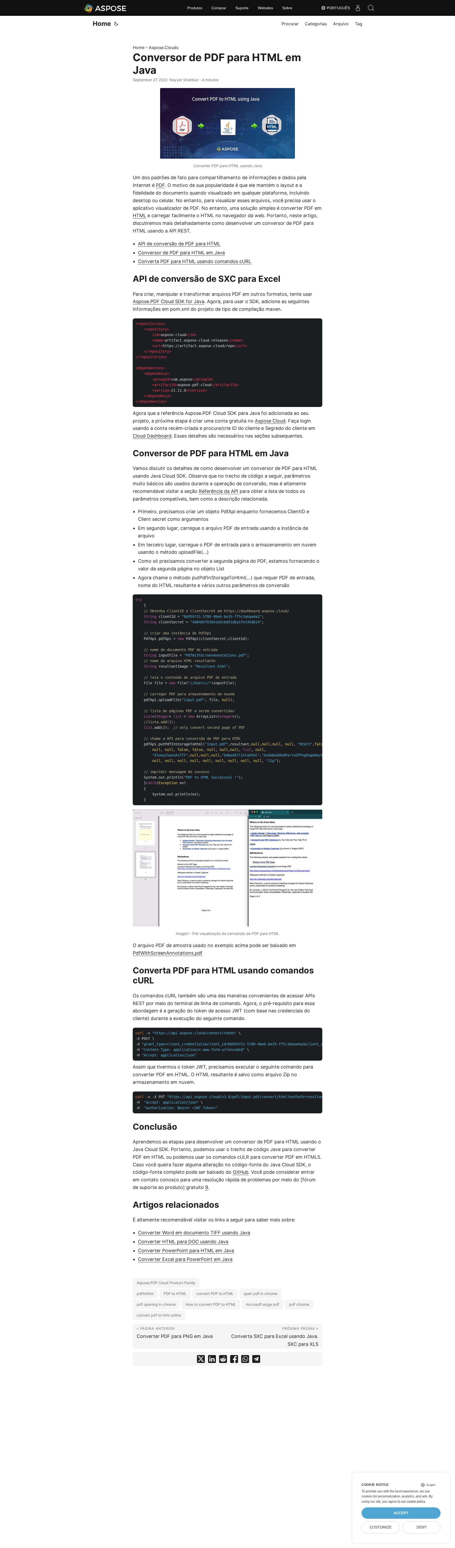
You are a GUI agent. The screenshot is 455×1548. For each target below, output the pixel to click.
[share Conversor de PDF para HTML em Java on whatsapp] (245, 1360)
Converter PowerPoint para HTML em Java (186, 1250)
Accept (401, 1513)
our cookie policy (413, 1501)
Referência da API (218, 491)
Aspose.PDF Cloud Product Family (166, 1282)
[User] (357, 8)
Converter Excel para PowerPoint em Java (185, 1259)
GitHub (240, 1172)
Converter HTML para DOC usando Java (183, 1241)
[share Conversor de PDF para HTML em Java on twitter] (201, 1360)
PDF (160, 185)
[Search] (371, 8)
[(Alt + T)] (116, 24)
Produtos (194, 8)
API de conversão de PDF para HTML (179, 243)
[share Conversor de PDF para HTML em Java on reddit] (223, 1360)
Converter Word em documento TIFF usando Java (194, 1232)
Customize (381, 1527)
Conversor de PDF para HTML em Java (181, 252)
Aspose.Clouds (164, 47)
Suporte (242, 8)
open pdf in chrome (260, 1293)
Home (102, 23)
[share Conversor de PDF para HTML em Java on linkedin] (212, 1360)
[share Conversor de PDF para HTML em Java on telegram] (256, 1360)
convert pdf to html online (159, 1315)
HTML (139, 215)
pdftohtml (145, 1293)
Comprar (218, 8)
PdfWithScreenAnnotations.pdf (167, 953)
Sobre (287, 8)
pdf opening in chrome (156, 1304)
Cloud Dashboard (152, 436)
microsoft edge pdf (262, 1304)
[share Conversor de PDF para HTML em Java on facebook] (234, 1360)
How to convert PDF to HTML (211, 1304)
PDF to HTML (175, 1293)
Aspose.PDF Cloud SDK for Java (168, 301)
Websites (265, 8)
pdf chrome (299, 1304)
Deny (422, 1527)
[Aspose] (105, 7)
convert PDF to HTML (215, 1293)
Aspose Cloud (270, 421)
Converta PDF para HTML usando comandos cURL (194, 261)
